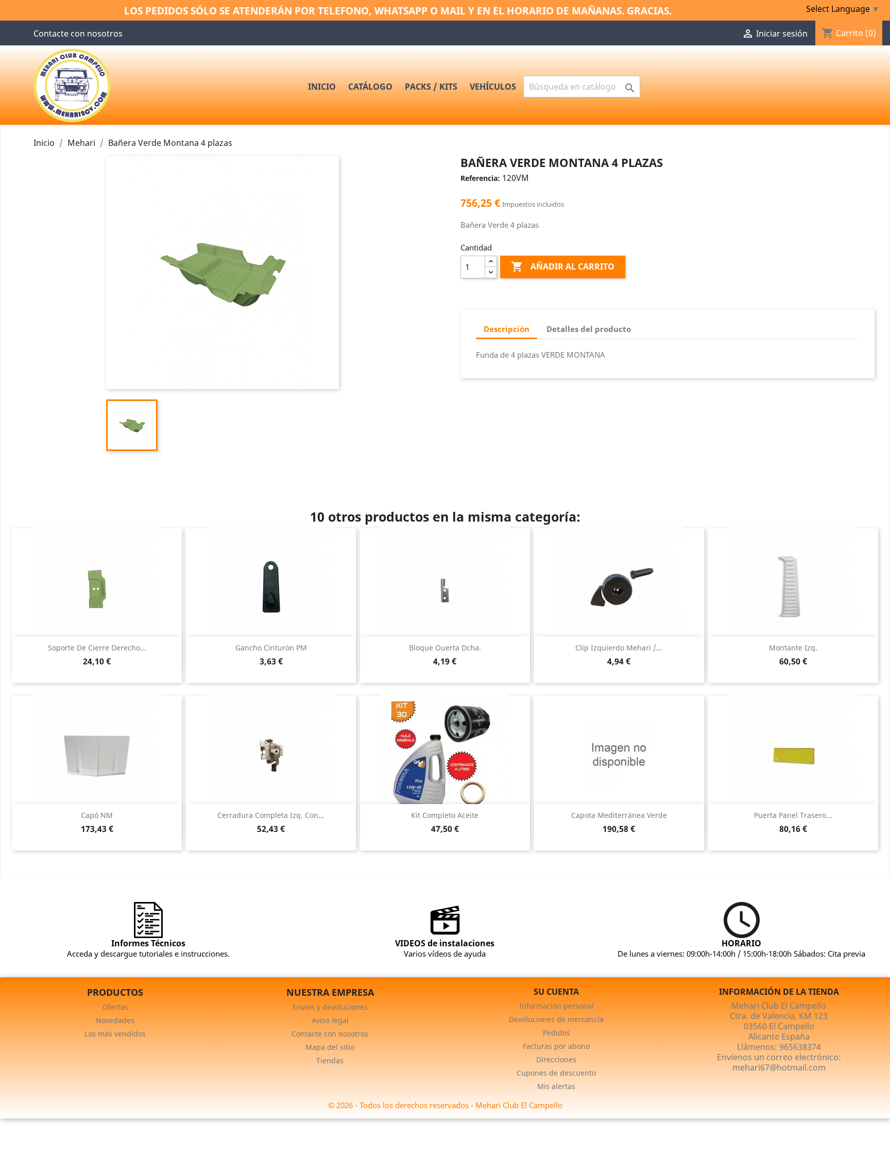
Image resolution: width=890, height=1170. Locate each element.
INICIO (322, 86)
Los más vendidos (115, 1034)
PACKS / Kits (431, 86)
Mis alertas (556, 1086)
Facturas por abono (556, 1046)
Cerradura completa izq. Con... (270, 815)
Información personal (556, 1006)
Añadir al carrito (562, 266)
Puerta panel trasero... (793, 815)
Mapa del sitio (329, 1047)
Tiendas (330, 1060)
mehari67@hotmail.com (779, 1067)
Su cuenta (556, 991)
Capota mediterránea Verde (619, 815)
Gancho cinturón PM (271, 648)
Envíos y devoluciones (330, 1007)
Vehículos (493, 86)
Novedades (115, 1020)
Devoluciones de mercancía (556, 1019)
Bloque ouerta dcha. (445, 648)
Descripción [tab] (506, 329)
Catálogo (370, 86)
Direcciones (556, 1059)
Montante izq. (793, 648)
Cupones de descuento (556, 1073)
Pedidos (556, 1033)
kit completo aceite (444, 815)
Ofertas (115, 1007)
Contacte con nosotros (78, 33)
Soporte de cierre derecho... (97, 648)
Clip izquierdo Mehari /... (618, 648)
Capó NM (97, 815)
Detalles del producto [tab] (588, 329)
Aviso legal (330, 1020)
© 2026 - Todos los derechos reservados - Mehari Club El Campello (445, 1105)
